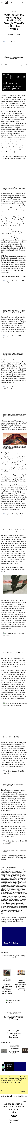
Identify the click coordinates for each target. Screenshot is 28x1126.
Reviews (7, 978)
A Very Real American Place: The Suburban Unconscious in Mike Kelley (21, 986)
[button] (24, 1101)
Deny (14, 1118)
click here (20, 922)
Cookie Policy (14, 1123)
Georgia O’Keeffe (6, 870)
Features (14, 11)
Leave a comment (21, 952)
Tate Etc (14, 1035)
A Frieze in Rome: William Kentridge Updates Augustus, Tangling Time (14, 1051)
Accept (14, 1115)
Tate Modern (14, 1037)
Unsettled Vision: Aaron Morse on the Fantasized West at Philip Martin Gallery (7, 988)
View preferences (14, 1120)
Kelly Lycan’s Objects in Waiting (14, 1018)
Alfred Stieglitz (14, 1031)
